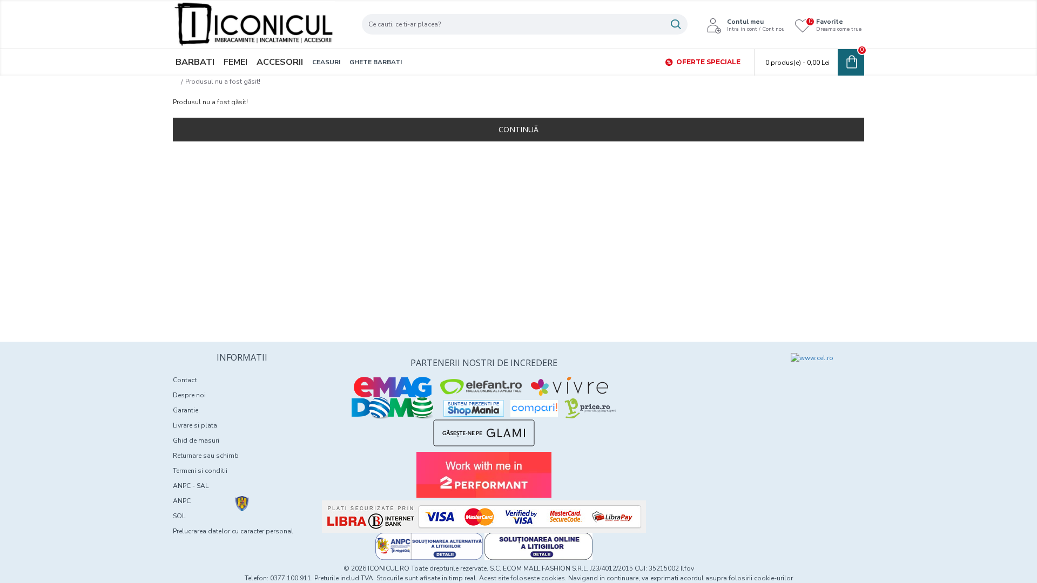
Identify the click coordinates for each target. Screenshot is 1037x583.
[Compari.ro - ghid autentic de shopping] (708, 372)
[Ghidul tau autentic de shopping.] (534, 408)
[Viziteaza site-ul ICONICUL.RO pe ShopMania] (473, 408)
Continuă (518, 129)
